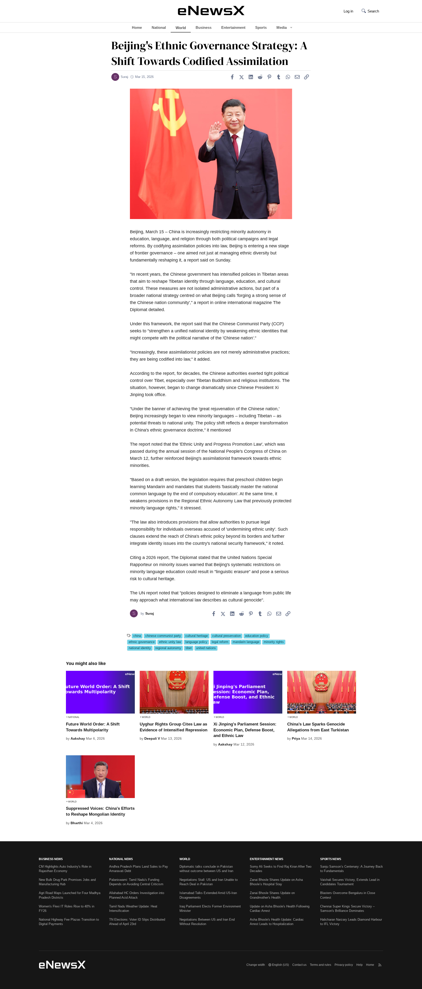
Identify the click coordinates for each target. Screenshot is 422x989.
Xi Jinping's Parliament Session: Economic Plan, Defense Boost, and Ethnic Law (244, 730)
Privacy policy (344, 965)
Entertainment (233, 27)
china (137, 636)
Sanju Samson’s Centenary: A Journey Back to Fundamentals (351, 869)
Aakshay (78, 738)
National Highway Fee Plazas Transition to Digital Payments (69, 922)
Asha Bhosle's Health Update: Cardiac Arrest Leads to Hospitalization (277, 922)
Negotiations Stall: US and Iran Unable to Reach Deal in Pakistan (208, 882)
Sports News (330, 859)
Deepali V (152, 738)
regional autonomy (168, 648)
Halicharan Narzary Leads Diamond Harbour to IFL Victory (351, 922)
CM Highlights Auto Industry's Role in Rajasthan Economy (65, 869)
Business (203, 27)
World (181, 28)
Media (281, 27)
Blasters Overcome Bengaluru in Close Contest (347, 895)
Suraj (124, 77)
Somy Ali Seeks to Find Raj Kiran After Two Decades (280, 869)
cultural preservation (226, 636)
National (159, 27)
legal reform (220, 642)
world (184, 859)
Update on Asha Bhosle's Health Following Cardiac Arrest (279, 909)
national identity (140, 648)
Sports (261, 27)
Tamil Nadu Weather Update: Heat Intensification (133, 909)
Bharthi (77, 823)
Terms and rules (320, 965)
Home (137, 27)
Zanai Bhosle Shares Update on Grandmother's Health (272, 895)
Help (359, 965)
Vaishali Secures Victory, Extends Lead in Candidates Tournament (350, 882)
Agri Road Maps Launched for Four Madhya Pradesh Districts (69, 895)
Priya (296, 738)
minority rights (274, 642)
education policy (256, 636)
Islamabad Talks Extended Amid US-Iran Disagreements (208, 895)
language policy (196, 642)
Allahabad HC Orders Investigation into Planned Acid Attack (136, 895)
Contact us (299, 965)
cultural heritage (196, 636)
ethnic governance (142, 642)
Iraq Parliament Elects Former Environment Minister (210, 909)
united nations (206, 648)
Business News (51, 859)
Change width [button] (255, 965)
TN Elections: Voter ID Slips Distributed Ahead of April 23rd (137, 922)
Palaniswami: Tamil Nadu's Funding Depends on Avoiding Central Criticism (136, 882)
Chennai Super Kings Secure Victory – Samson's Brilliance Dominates (347, 909)
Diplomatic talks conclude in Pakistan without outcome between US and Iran (206, 869)
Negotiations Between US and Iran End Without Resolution (207, 922)
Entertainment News (266, 859)
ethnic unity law (170, 642)
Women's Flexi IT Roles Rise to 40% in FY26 (66, 909)
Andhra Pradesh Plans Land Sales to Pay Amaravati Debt (138, 869)
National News (121, 859)
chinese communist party (163, 636)
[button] (291, 27)
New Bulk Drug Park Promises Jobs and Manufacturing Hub (67, 882)
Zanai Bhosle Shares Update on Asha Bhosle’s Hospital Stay (276, 882)
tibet (189, 648)
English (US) (280, 965)
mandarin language (246, 642)
